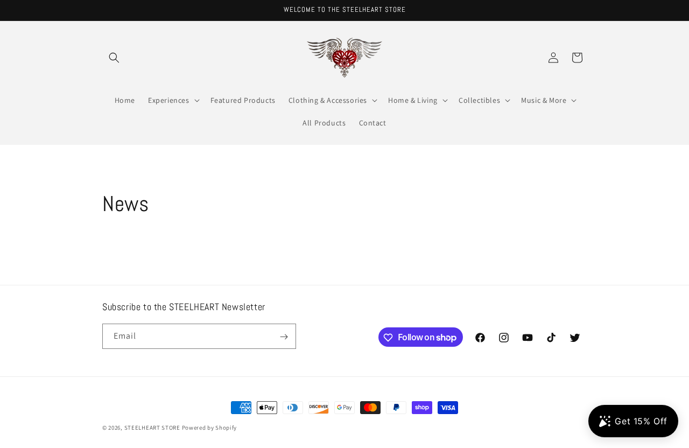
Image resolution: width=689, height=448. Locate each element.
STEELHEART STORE (152, 427)
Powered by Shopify (209, 427)
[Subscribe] (284, 336)
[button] (114, 57)
